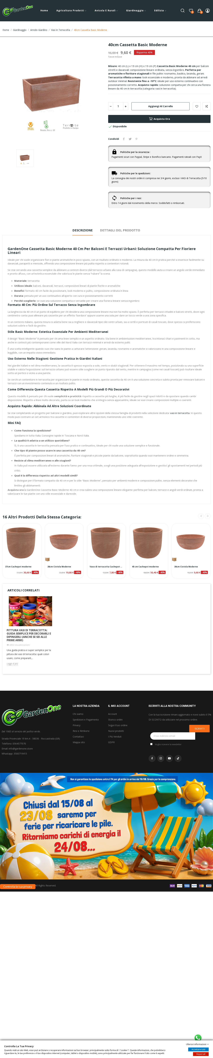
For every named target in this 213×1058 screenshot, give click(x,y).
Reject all (200, 1054)
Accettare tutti (198, 1049)
